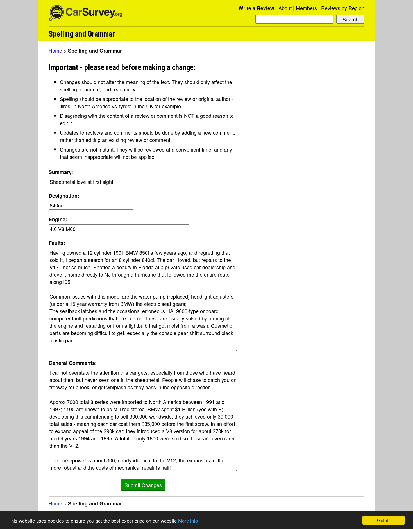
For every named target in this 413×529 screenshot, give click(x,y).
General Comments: (73, 363)
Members (306, 8)
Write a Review (256, 8)
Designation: (64, 195)
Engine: (58, 219)
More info (188, 520)
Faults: (57, 243)
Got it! (383, 520)
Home (55, 50)
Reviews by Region (342, 8)
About (285, 8)
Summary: (61, 172)
